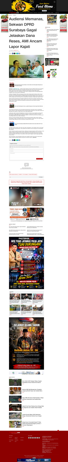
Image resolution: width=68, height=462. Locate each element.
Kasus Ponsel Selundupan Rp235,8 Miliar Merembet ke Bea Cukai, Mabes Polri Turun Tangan (28, 124)
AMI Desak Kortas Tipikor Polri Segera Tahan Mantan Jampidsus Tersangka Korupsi (26, 301)
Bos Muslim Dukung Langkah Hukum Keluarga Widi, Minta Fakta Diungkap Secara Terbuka (52, 49)
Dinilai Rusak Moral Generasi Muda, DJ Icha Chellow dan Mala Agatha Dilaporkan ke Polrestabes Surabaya (29, 85)
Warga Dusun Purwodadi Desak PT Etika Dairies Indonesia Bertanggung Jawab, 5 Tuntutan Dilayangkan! (35, 234)
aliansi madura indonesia (14, 174)
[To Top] (58, 430)
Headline (14, 15)
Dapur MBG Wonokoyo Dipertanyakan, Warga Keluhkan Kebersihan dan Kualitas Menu (17, 231)
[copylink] (19, 53)
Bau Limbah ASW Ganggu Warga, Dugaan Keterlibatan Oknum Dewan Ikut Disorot (17, 227)
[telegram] (18, 53)
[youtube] (37, 438)
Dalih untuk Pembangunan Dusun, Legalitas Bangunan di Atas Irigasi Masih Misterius (29, 106)
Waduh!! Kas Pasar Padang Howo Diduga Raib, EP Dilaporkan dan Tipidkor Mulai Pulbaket (34, 231)
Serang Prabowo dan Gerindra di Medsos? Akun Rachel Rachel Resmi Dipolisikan (38, 301)
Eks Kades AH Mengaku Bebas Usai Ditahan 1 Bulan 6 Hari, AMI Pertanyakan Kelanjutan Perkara (53, 54)
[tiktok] (39, 438)
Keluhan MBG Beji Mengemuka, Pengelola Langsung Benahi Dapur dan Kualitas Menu (35, 227)
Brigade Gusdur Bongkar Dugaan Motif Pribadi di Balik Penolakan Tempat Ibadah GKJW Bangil (15, 301)
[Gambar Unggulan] (26, 77)
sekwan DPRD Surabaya (33, 174)
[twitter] (14, 53)
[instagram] (35, 438)
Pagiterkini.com (15, 50)
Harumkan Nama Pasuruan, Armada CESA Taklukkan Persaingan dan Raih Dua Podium (15, 312)
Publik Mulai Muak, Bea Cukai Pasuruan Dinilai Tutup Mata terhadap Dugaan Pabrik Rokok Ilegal (37, 313)
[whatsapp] (16, 53)
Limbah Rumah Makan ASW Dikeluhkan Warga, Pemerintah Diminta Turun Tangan (16, 234)
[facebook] (12, 53)
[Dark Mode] (58, 13)
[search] (56, 13)
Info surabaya (25, 174)
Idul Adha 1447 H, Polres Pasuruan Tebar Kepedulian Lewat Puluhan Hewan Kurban (26, 312)
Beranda (10, 15)
